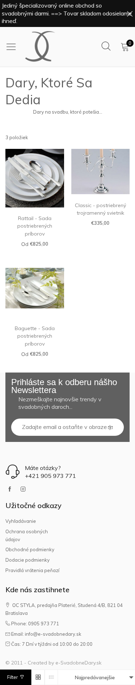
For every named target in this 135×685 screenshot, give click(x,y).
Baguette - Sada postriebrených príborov (35, 336)
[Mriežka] (38, 677)
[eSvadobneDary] (40, 47)
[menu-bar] (13, 46)
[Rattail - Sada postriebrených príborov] (34, 178)
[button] (110, 427)
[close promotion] (129, 13)
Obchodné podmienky (29, 549)
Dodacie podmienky (27, 560)
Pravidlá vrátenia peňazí (32, 570)
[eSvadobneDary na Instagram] (23, 489)
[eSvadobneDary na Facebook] (9, 489)
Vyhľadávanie (20, 521)
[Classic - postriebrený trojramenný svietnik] (100, 171)
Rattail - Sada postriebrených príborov (34, 226)
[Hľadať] (106, 46)
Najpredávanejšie (95, 677)
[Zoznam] (51, 677)
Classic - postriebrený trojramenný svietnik (100, 209)
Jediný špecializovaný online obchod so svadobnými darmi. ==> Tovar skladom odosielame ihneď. (67, 13)
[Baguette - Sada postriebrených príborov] (34, 288)
